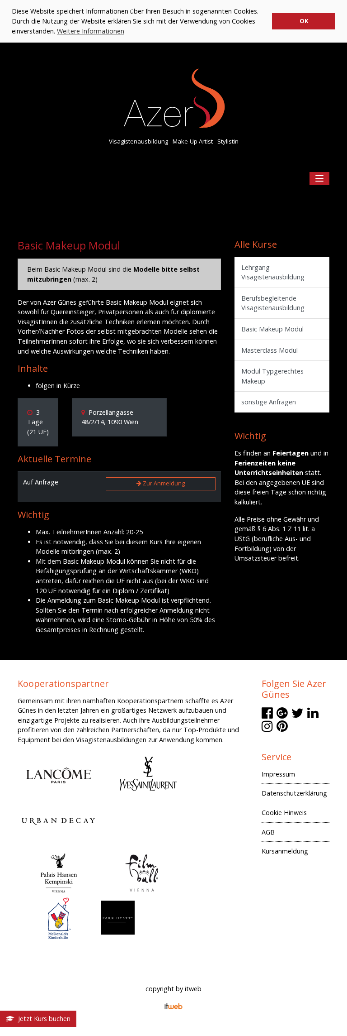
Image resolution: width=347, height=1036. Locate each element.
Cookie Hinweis (284, 812)
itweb (193, 988)
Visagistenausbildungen (111, 739)
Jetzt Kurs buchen (42, 1018)
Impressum (278, 774)
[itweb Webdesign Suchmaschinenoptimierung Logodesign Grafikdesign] (173, 1005)
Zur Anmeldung (163, 483)
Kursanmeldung (285, 851)
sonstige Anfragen (268, 402)
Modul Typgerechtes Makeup (272, 376)
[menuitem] (295, 776)
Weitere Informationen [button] (90, 31)
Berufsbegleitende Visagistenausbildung (273, 303)
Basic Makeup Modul (272, 329)
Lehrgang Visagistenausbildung (273, 272)
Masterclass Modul (269, 350)
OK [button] (304, 21)
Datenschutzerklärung (294, 793)
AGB (268, 832)
